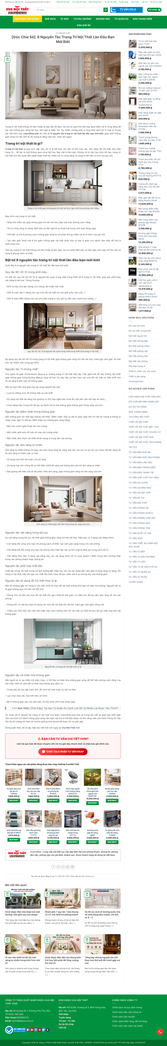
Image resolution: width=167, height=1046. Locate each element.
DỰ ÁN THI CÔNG (138, 406)
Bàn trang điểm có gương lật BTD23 (53, 791)
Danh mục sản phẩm (26, 19)
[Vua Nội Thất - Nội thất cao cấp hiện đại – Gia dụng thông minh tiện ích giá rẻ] (18, 10)
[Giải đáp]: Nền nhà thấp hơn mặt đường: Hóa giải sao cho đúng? (22, 913)
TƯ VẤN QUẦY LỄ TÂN (140, 533)
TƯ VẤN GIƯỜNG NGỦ (140, 487)
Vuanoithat (35, 852)
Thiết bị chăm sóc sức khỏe (142, 371)
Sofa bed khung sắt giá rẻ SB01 (14, 831)
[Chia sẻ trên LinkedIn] (72, 867)
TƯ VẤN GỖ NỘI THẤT (140, 492)
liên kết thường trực (86, 876)
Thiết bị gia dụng (137, 376)
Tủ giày (64, 19)
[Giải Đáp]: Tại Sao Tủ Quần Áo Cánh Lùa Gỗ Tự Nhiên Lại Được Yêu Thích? (74, 708)
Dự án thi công (156, 2)
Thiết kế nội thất (62, 2)
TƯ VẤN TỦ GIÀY (137, 561)
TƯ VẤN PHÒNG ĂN (139, 508)
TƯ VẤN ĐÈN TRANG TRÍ (141, 472)
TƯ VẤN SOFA (136, 538)
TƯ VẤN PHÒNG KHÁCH (141, 513)
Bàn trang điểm (142, 19)
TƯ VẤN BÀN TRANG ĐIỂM (142, 467)
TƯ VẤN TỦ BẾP (137, 551)
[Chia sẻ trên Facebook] (54, 867)
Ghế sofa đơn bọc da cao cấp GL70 (33, 791)
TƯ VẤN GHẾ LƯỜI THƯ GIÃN (144, 477)
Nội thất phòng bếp (138, 341)
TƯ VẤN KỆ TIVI (136, 497)
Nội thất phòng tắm (138, 356)
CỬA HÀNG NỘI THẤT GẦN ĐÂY (145, 396)
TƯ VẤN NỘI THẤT (63, 33)
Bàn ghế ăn (84, 25)
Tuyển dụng (123, 2)
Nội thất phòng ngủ (138, 351)
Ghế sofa (50, 19)
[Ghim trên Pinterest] (68, 867)
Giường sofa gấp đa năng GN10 (92, 832)
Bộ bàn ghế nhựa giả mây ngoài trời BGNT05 (93, 792)
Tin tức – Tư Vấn (67, 1021)
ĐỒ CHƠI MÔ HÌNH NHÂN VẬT (144, 401)
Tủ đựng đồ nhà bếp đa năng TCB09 (112, 832)
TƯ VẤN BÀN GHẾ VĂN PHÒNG (144, 457)
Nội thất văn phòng (138, 361)
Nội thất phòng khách (139, 346)
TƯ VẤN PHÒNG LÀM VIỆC (142, 518)
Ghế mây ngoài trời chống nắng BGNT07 (73, 791)
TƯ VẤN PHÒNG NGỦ (139, 523)
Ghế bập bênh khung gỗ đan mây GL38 (53, 832)
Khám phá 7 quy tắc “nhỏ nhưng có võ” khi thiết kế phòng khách (61, 913)
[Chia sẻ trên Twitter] (58, 867)
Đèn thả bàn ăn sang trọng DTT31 (72, 832)
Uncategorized (136, 381)
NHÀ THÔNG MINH (138, 412)
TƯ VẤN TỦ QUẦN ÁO (140, 572)
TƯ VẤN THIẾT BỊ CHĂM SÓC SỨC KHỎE (143, 545)
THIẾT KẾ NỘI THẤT (138, 422)
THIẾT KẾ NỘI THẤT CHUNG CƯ (145, 432)
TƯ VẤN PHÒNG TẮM (139, 528)
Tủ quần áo (122, 19)
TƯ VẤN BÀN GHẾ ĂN (139, 452)
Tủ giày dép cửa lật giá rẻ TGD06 (14, 791)
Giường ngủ (103, 19)
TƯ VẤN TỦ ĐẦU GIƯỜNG (142, 556)
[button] (154, 10)
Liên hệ (144, 2)
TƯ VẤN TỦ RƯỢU (138, 577)
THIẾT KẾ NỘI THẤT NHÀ (141, 437)
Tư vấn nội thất (110, 2)
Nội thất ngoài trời (138, 336)
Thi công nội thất (79, 2)
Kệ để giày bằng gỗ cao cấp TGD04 (112, 791)
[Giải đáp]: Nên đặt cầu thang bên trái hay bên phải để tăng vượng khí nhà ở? (63, 960)
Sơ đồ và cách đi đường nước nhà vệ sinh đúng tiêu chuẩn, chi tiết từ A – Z (102, 915)
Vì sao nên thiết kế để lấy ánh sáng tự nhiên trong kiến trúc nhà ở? (22, 960)
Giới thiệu (135, 2)
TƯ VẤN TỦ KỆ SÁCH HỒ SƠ (143, 567)
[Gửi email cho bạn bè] (63, 867)
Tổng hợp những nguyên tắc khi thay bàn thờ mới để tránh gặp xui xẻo (102, 960)
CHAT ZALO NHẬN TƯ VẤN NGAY (65, 751)
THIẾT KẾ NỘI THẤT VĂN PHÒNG (145, 442)
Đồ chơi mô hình (137, 325)
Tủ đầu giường (82, 19)
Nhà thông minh (95, 2)
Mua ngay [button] (13, 800)
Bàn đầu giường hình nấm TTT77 (33, 832)
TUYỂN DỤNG (136, 582)
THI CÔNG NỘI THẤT (139, 417)
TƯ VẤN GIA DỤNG (138, 482)
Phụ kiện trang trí (137, 366)
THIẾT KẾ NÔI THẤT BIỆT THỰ (144, 427)
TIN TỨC (133, 447)
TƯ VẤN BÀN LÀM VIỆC (140, 462)
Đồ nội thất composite (140, 330)
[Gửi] (105, 10)
